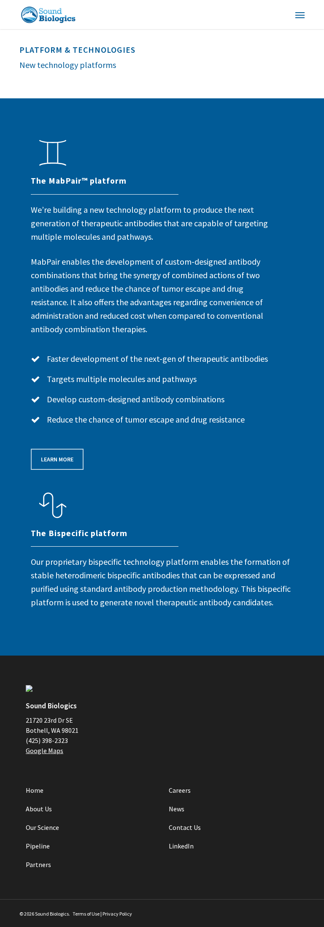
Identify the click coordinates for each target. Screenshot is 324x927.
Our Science (42, 827)
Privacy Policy (117, 914)
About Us (39, 809)
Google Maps (44, 750)
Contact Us (185, 827)
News (176, 809)
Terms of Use (86, 914)
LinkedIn (181, 846)
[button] (300, 15)
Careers (180, 790)
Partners (38, 864)
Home (34, 790)
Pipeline (38, 846)
